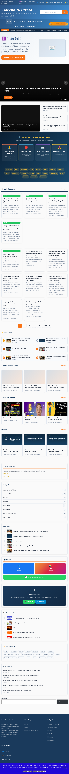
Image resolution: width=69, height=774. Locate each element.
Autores (46, 654)
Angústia (60, 169)
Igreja (57, 654)
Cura (38, 173)
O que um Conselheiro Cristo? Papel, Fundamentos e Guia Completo (57, 278)
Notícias (17, 654)
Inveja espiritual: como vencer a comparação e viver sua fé (11, 304)
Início (9, 21)
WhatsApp (6, 759)
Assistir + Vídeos (34, 494)
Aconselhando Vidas (34, 490)
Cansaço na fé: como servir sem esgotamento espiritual (34, 252)
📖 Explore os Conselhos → (13, 57)
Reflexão (34, 501)
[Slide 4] (65, 99)
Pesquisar (4, 698)
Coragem (25, 177)
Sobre (15, 21)
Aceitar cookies (28, 771)
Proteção (34, 177)
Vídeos (21, 651)
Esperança (15, 173)
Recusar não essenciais (39, 771)
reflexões (43, 651)
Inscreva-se (31, 26)
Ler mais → (8, 97)
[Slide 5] (66, 99)
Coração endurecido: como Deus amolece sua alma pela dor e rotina (11, 228)
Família (45, 173)
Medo (45, 169)
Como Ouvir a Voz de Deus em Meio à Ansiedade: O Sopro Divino (34, 278)
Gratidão (24, 173)
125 (39, 326)
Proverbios (42, 657)
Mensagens (34, 509)
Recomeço (43, 177)
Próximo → (46, 325)
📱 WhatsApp (29, 601)
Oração (34, 498)
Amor (61, 173)
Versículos (38, 654)
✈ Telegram (40, 601)
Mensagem (34, 505)
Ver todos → (64, 189)
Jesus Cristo (51, 651)
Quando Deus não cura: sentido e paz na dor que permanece (33, 201)
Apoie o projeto (19, 26)
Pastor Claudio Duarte (10, 657)
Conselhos (34, 517)
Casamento (53, 173)
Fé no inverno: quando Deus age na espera (34, 303)
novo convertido (8, 654)
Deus (51, 654)
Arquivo (22, 21)
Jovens (28, 657)
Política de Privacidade (35, 21)
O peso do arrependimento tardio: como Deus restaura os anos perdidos (57, 253)
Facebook (6, 751)
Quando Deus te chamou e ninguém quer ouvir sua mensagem (11, 278)
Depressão (24, 169)
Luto (16, 169)
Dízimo (34, 657)
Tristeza (52, 169)
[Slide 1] (61, 99)
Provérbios (50, 657)
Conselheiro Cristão (16, 9)
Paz (32, 169)
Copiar (7, 476)
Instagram (6, 755)
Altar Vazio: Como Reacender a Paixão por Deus (42, 30)
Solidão (38, 169)
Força (7, 173)
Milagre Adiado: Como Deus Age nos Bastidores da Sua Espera (11, 201)
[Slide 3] (64, 99)
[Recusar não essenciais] (67, 769)
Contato (26, 734)
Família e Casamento (34, 513)
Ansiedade (9, 169)
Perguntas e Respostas (28, 654)
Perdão (32, 173)
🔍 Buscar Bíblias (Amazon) (58, 24)
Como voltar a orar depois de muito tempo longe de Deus (56, 201)
